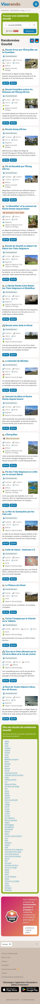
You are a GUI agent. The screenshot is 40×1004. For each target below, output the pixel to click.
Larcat (7, 807)
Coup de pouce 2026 (9, 969)
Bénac (7, 762)
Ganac (7, 791)
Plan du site (6, 957)
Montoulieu (9, 829)
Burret (7, 771)
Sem (6, 861)
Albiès (7, 741)
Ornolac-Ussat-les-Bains (13, 836)
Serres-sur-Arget (11, 868)
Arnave (7, 753)
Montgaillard (9, 827)
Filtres (13, 31)
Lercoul (7, 816)
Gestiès (7, 795)
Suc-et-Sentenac (10, 877)
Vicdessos (8, 890)
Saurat (7, 859)
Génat (7, 793)
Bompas (7, 764)
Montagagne (9, 825)
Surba (7, 879)
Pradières (8, 843)
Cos (6, 782)
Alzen (7, 746)
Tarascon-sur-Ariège (12, 881)
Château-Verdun (10, 780)
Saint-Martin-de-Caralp (13, 852)
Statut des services (13, 1000)
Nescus (7, 831)
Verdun (7, 886)
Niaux (7, 834)
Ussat (7, 883)
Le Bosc (7, 811)
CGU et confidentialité (9, 953)
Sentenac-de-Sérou (11, 865)
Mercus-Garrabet (11, 820)
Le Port (7, 813)
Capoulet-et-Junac (11, 773)
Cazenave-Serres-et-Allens (14, 775)
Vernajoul (8, 888)
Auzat (7, 757)
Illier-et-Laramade (11, 800)
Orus (6, 838)
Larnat (7, 809)
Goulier (7, 798)
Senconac (8, 863)
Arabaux (8, 748)
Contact (4, 973)
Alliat (6, 744)
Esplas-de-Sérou (10, 784)
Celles (7, 777)
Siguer (7, 870)
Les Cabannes (10, 818)
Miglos (7, 822)
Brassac (7, 768)
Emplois (4, 961)
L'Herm (7, 802)
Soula (7, 874)
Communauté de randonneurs (12, 977)
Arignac (7, 750)
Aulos (7, 755)
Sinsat (7, 872)
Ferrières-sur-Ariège (12, 786)
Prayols (7, 845)
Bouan (7, 766)
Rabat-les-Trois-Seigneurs (14, 849)
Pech (6, 840)
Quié (6, 847)
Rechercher (30, 31)
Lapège (7, 804)
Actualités (5, 965)
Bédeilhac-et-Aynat (11, 759)
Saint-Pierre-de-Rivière (13, 856)
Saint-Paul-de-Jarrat (12, 854)
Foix (6, 789)
